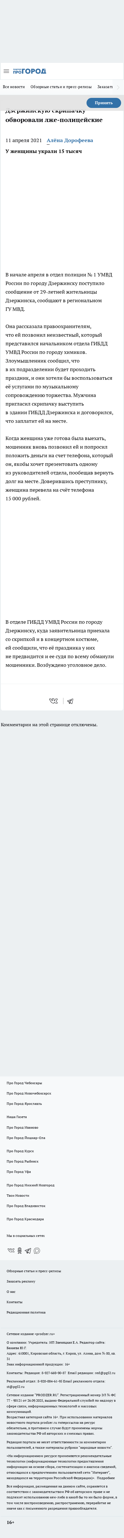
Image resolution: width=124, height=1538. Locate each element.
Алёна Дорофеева (70, 140)
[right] (118, 87)
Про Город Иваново (22, 1127)
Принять (104, 102)
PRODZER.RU (46, 1395)
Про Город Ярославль (24, 1103)
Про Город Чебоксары (24, 1083)
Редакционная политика (26, 1312)
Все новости (14, 86)
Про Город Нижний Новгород (31, 1185)
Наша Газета (17, 1117)
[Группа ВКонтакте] (11, 1250)
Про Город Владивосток (26, 1206)
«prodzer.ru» (45, 1334)
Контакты (14, 1302)
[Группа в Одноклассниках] (19, 1250)
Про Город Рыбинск (22, 1161)
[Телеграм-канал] (28, 1250)
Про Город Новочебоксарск (29, 1093)
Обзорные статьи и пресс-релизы (61, 86)
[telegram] (72, 701)
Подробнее (106, 1478)
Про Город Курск (20, 1151)
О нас (11, 1291)
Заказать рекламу (21, 1281)
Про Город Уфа (19, 1171)
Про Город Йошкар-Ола (26, 1138)
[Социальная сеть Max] (37, 1250)
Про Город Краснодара (25, 1219)
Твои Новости (18, 1195)
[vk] (54, 701)
